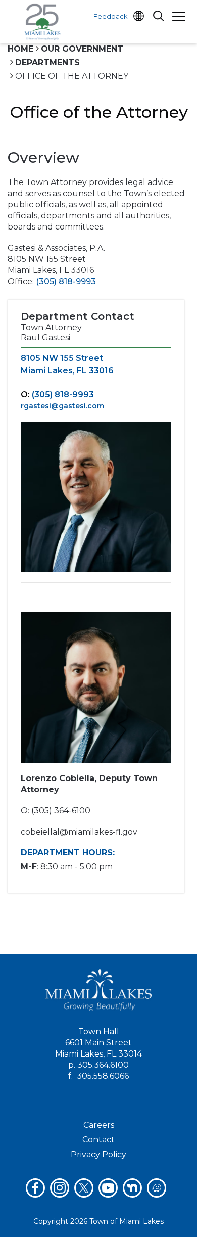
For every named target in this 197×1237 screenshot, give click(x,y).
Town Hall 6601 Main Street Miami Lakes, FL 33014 (98, 1043)
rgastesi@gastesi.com (62, 405)
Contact (98, 1139)
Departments (47, 62)
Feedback (110, 16)
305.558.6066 (103, 1076)
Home (20, 49)
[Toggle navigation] (179, 17)
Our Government (82, 49)
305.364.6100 (103, 1065)
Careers (98, 1125)
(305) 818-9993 (66, 281)
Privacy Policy (98, 1154)
